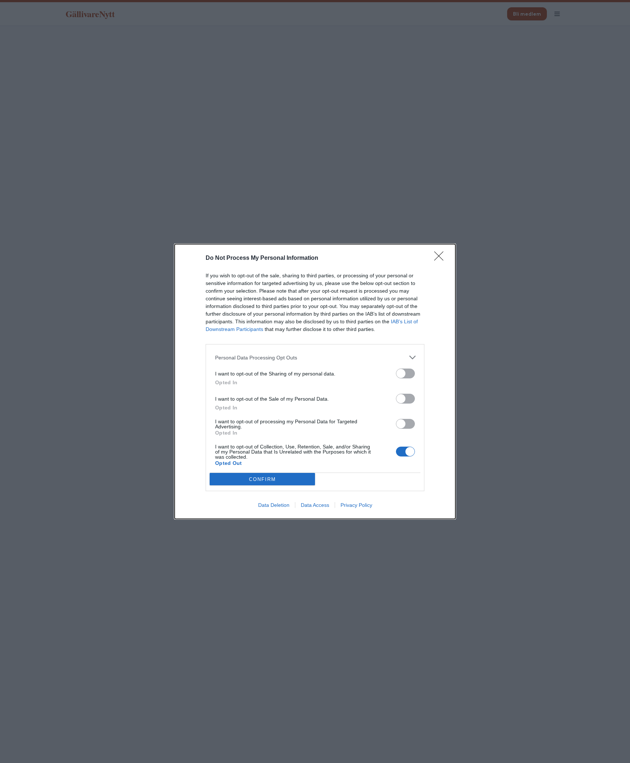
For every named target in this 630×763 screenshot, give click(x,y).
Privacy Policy (356, 505)
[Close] (441, 258)
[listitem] (315, 357)
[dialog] (315, 381)
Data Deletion (273, 505)
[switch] (405, 373)
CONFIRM (262, 479)
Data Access (315, 505)
